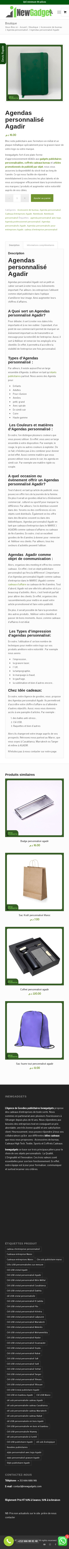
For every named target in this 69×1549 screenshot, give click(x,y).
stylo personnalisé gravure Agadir (23, 1457)
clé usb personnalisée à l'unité (22, 1437)
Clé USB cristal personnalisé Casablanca (26, 1285)
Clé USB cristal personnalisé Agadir (24, 1275)
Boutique (11, 23)
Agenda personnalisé (50, 210)
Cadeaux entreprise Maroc (19, 1254)
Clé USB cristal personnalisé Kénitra (24, 1311)
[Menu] (59, 12)
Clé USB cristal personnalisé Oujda (23, 1348)
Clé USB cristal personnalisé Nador (24, 1337)
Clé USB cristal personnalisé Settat (24, 1369)
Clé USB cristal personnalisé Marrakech (26, 1322)
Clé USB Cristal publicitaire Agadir (23, 1390)
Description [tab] (14, 245)
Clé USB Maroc (43, 1395)
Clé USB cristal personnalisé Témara (24, 1379)
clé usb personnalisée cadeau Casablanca (27, 1405)
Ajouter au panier (42, 198)
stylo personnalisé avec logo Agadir (24, 1452)
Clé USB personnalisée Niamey (22, 1431)
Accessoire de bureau (28, 210)
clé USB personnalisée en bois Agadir (25, 1421)
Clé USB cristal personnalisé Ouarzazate (26, 1343)
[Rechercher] (49, 12)
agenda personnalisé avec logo (45, 218)
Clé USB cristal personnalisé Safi (22, 1358)
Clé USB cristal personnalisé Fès (22, 1306)
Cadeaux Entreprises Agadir (18, 214)
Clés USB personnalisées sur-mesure (25, 1264)
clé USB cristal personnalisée (21, 1296)
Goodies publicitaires (17, 1447)
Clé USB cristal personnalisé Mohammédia (27, 1332)
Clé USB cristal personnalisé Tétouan (25, 1384)
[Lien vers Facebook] (55, 1544)
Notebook (38, 214)
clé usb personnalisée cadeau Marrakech (27, 1410)
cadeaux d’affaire (17, 584)
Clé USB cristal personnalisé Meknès (25, 1327)
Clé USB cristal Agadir (17, 1270)
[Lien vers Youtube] (44, 1544)
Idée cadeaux (29, 690)
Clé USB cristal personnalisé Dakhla (24, 1290)
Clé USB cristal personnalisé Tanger (24, 1374)
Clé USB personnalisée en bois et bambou (27, 1426)
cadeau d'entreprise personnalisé (40, 229)
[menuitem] (49, 12)
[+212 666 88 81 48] (9, 1541)
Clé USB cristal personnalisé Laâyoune (25, 1317)
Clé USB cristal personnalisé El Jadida (25, 1301)
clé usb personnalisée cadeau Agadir (25, 1400)
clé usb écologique (45, 1442)
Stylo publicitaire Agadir (18, 1463)
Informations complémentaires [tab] (40, 245)
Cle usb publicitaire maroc (49, 1259)
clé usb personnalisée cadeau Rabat (24, 1416)
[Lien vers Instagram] (50, 1544)
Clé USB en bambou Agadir (20, 1395)
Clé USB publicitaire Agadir (20, 1442)
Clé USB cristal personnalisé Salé (23, 1364)
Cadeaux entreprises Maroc (20, 1259)
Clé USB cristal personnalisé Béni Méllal (26, 1280)
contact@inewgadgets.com (27, 1486)
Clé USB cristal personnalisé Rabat (23, 1353)
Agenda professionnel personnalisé (22, 221)
